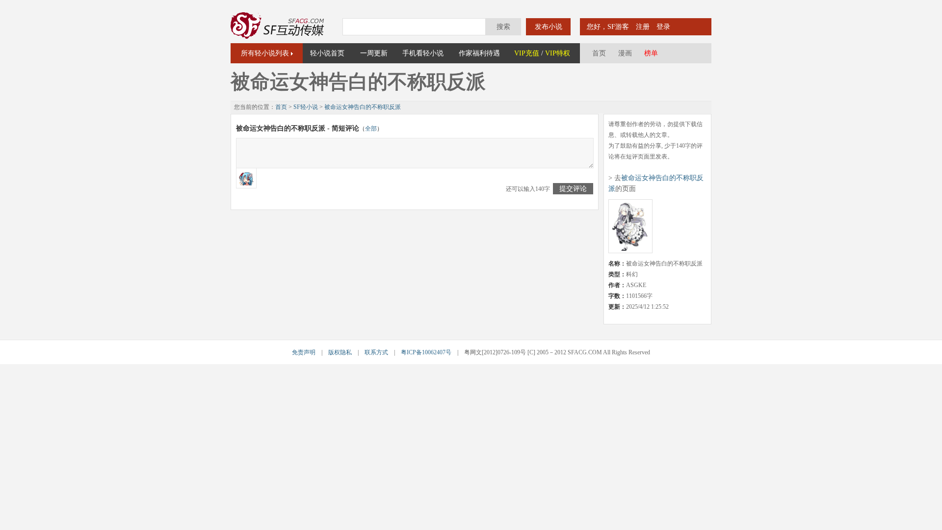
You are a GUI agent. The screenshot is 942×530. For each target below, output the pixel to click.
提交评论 (573, 188)
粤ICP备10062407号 (426, 352)
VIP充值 (526, 53)
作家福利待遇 (479, 53)
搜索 (503, 26)
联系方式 (376, 352)
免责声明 (303, 352)
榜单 (651, 53)
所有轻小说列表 (265, 53)
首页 (599, 53)
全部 (371, 128)
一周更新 (374, 53)
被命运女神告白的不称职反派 (362, 107)
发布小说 (548, 26)
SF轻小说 (305, 107)
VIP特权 (557, 53)
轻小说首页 (327, 53)
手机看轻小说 (423, 53)
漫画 (625, 53)
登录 (663, 26)
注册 (643, 26)
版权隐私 (340, 352)
